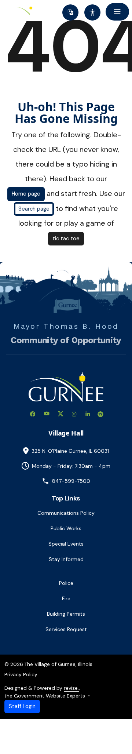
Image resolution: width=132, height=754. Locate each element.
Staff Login (22, 706)
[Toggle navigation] (117, 12)
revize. (71, 688)
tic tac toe (66, 238)
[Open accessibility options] (92, 12)
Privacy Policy (20, 674)
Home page (26, 193)
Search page (34, 208)
